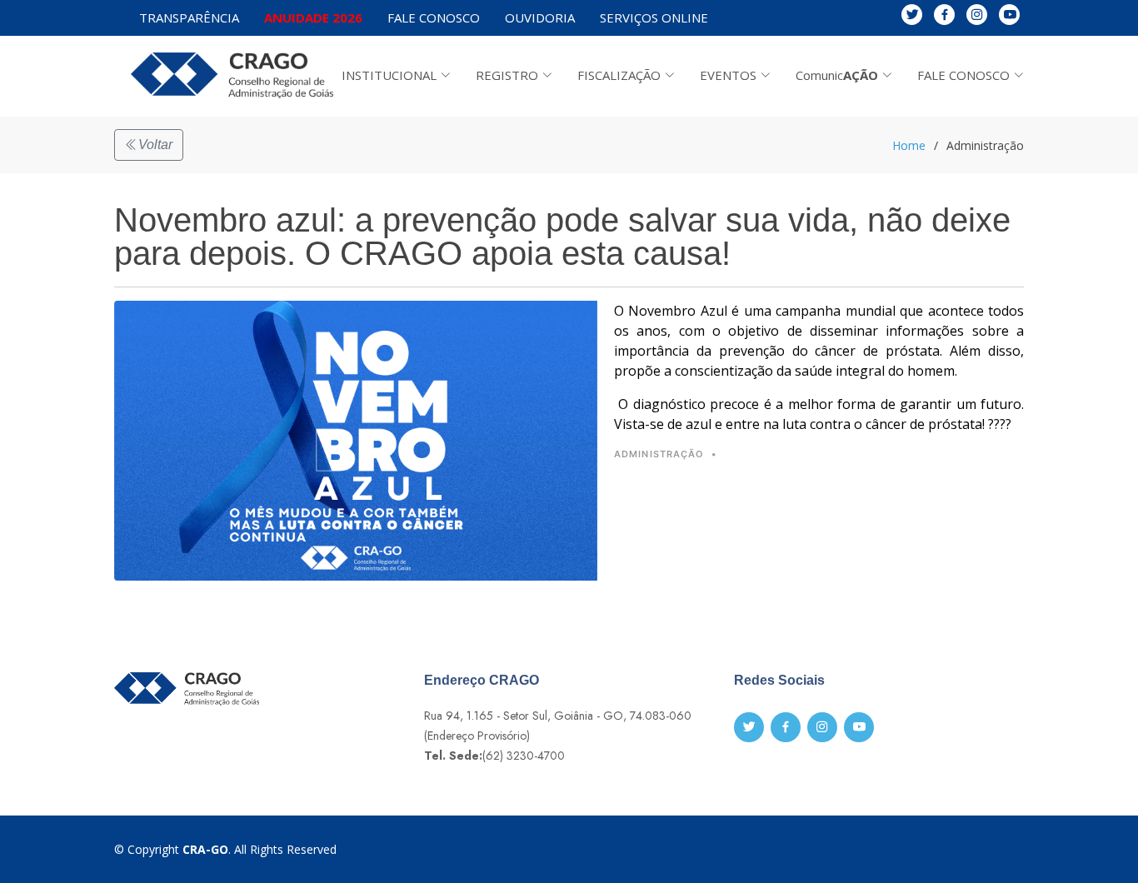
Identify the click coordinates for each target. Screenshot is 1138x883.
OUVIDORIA (540, 17)
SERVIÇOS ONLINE (654, 17)
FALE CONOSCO (433, 17)
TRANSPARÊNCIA (189, 17)
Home (909, 145)
